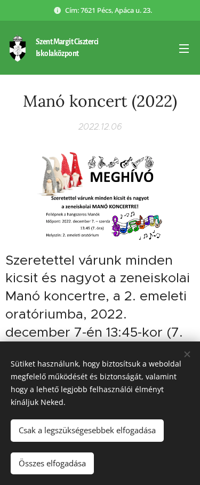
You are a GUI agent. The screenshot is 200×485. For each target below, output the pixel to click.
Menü (184, 48)
